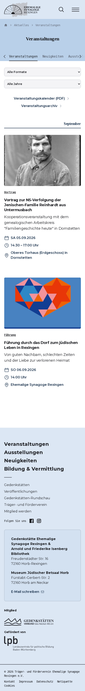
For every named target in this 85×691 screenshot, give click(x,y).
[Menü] (75, 10)
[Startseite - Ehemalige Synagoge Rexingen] (5, 25)
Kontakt (9, 681)
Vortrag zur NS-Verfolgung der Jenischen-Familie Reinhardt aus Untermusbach (35, 205)
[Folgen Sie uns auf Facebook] (31, 521)
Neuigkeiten (20, 461)
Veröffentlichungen (20, 491)
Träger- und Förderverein (25, 505)
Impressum (25, 681)
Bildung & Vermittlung (34, 469)
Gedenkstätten (17, 485)
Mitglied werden (17, 511)
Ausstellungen (23, 452)
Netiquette (64, 681)
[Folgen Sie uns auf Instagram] (39, 521)
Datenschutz (45, 681)
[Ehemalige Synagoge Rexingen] (22, 9)
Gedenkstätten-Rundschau (27, 498)
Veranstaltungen (47, 25)
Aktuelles (21, 25)
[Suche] (61, 9)
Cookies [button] (9, 685)
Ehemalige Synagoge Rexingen (37, 385)
